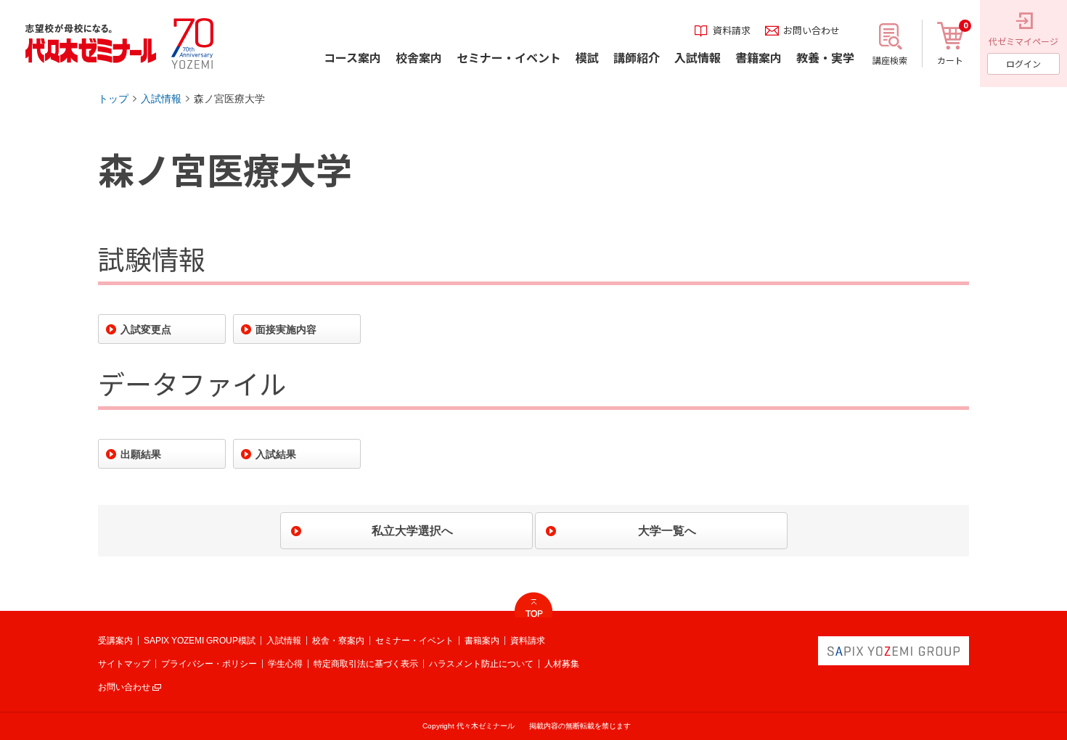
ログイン (1023, 63)
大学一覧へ (667, 531)
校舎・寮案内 (338, 641)
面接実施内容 (285, 329)
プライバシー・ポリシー (209, 664)
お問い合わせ (124, 687)
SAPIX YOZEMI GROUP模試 (199, 641)
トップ (113, 98)
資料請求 (527, 641)
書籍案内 (482, 641)
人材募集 (561, 664)
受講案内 (115, 641)
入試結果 (275, 454)
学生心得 (285, 664)
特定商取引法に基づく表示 (366, 664)
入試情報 (161, 98)
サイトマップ (124, 664)
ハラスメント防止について (481, 664)
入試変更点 (145, 329)
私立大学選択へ (412, 531)
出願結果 (140, 454)
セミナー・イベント (414, 641)
